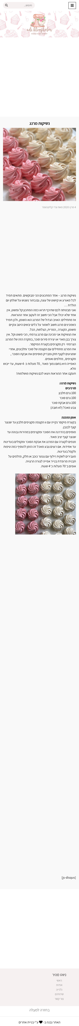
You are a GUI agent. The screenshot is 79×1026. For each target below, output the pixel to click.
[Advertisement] (39, 77)
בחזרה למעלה (39, 1010)
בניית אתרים (26, 1022)
